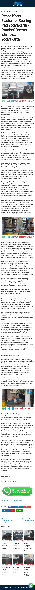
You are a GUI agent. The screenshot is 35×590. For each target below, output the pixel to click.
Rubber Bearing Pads (10, 10)
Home (2, 10)
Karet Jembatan (8, 500)
